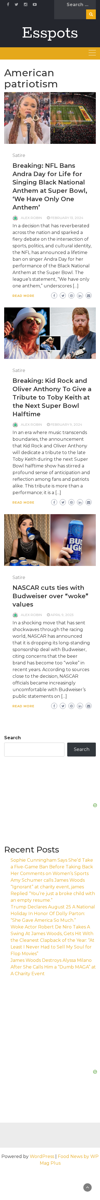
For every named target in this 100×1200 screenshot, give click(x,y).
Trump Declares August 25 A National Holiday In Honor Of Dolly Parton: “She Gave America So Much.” (53, 913)
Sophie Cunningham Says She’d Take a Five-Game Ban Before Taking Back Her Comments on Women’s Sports (52, 867)
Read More (23, 296)
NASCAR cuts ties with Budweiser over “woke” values (50, 596)
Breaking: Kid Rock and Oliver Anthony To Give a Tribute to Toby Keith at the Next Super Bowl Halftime (51, 397)
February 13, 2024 (67, 218)
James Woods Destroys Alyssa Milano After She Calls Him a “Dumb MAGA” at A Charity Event (53, 967)
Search (12, 737)
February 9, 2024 (66, 424)
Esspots (50, 33)
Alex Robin (31, 218)
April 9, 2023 (62, 615)
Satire (18, 155)
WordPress (42, 1156)
